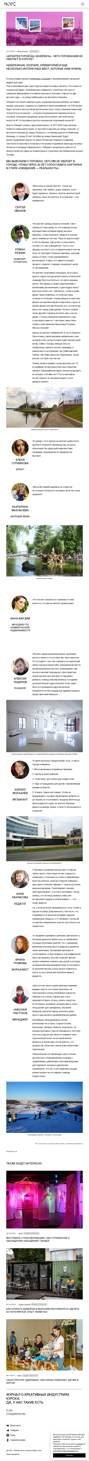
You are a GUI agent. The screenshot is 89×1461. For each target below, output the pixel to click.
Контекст (34, 51)
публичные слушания (40, 79)
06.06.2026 (11, 1233)
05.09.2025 (11, 1304)
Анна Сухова (22, 51)
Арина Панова (25, 1304)
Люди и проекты (31, 1233)
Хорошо (69, 1455)
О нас (9, 1410)
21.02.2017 (10, 51)
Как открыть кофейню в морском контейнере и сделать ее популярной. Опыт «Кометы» (42, 1310)
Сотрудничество (15, 1413)
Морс (21, 1233)
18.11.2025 (10, 1375)
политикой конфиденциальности (65, 1451)
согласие (79, 1444)
